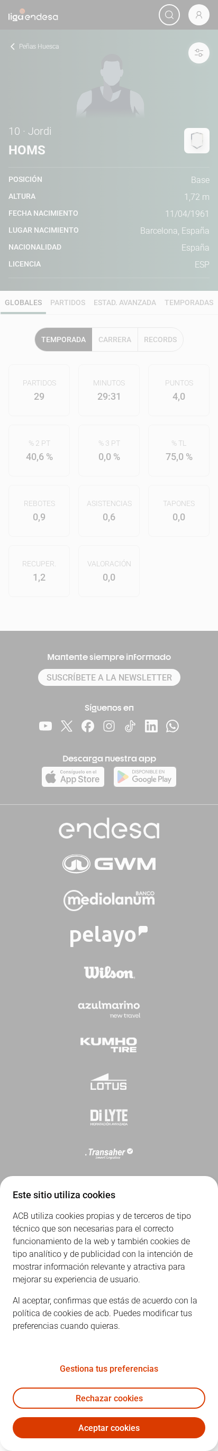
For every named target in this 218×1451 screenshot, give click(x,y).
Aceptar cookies (109, 1428)
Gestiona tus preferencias (109, 1369)
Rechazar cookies (109, 1398)
